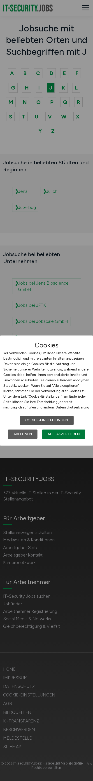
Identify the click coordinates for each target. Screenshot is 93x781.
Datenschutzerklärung (72, 407)
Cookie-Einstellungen (46, 420)
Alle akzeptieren (64, 434)
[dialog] (46, 390)
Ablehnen (23, 434)
